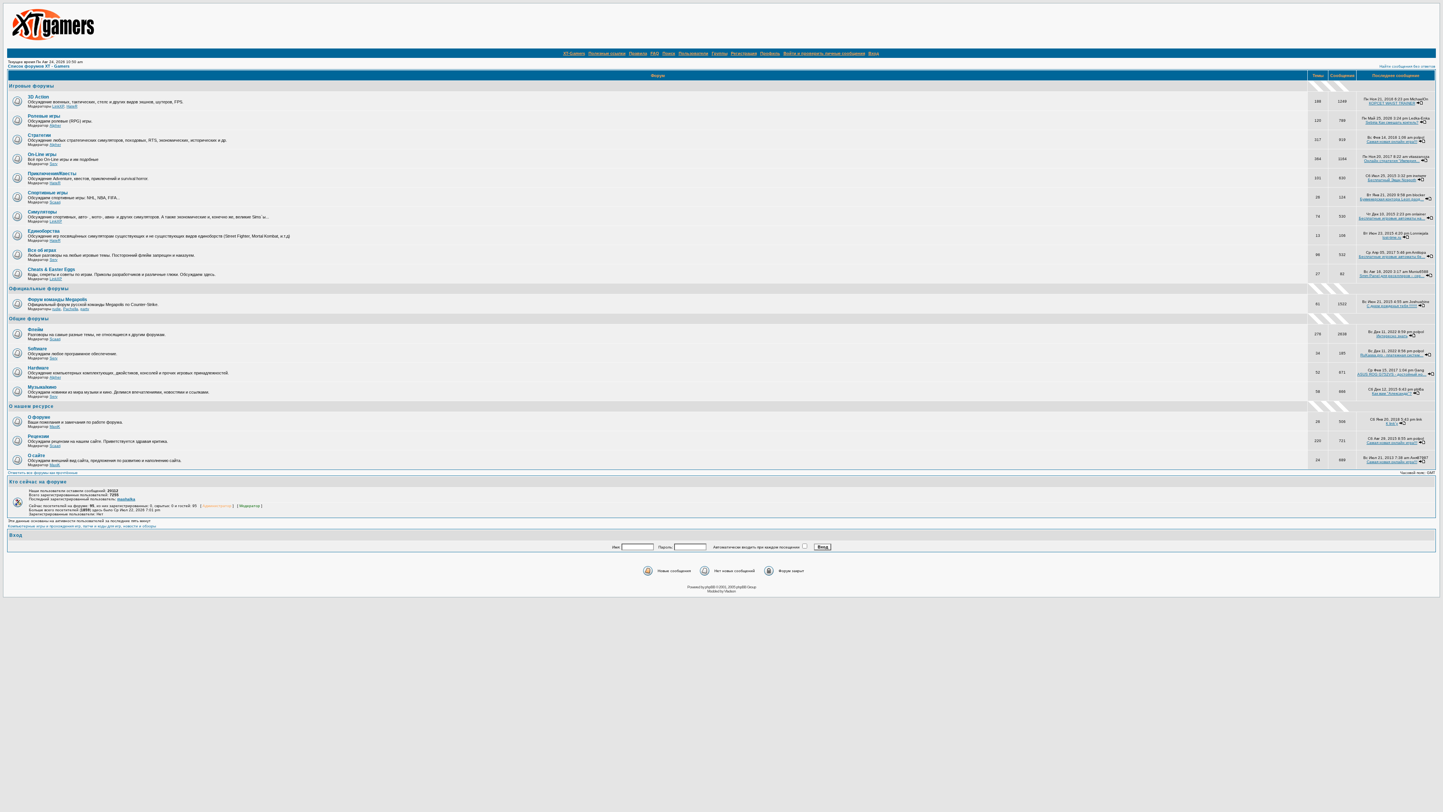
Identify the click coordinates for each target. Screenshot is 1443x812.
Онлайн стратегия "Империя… (1392, 161)
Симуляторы (42, 212)
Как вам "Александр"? (1392, 393)
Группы (720, 53)
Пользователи (693, 53)
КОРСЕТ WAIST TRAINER (1392, 103)
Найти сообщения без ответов (1407, 66)
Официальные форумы (39, 288)
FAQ (654, 53)
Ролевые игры (44, 116)
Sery (53, 164)
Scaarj (55, 202)
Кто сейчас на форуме (38, 482)
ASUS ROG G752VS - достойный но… (1391, 374)
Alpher (55, 125)
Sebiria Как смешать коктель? (1392, 122)
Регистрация (744, 53)
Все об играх (42, 250)
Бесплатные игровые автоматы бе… (1392, 257)
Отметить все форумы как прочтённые (43, 473)
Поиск (669, 53)
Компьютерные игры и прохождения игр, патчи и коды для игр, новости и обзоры (82, 526)
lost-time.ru (1391, 237)
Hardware (38, 368)
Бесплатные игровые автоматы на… (1392, 218)
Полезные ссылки (607, 53)
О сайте (36, 455)
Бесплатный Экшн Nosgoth (1392, 180)
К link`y (1392, 423)
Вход (873, 53)
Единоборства (44, 231)
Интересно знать (1392, 336)
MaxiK (55, 426)
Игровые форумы (31, 86)
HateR (72, 106)
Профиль (770, 53)
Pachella (70, 309)
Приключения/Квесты (52, 173)
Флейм (35, 329)
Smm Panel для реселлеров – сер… (1392, 276)
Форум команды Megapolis (57, 299)
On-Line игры (42, 154)
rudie (56, 309)
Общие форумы (29, 318)
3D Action (38, 97)
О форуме (39, 417)
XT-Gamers (574, 53)
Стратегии (39, 135)
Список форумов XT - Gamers (39, 66)
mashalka (126, 499)
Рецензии (38, 436)
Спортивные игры (48, 192)
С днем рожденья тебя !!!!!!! (1392, 306)
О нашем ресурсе (31, 406)
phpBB (710, 587)
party (84, 309)
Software (37, 348)
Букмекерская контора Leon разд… (1392, 199)
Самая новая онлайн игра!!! (1392, 141)
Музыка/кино (42, 387)
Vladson (730, 591)
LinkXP (58, 106)
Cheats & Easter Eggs (51, 269)
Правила (638, 53)
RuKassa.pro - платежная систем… (1391, 355)
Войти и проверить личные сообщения (824, 53)
